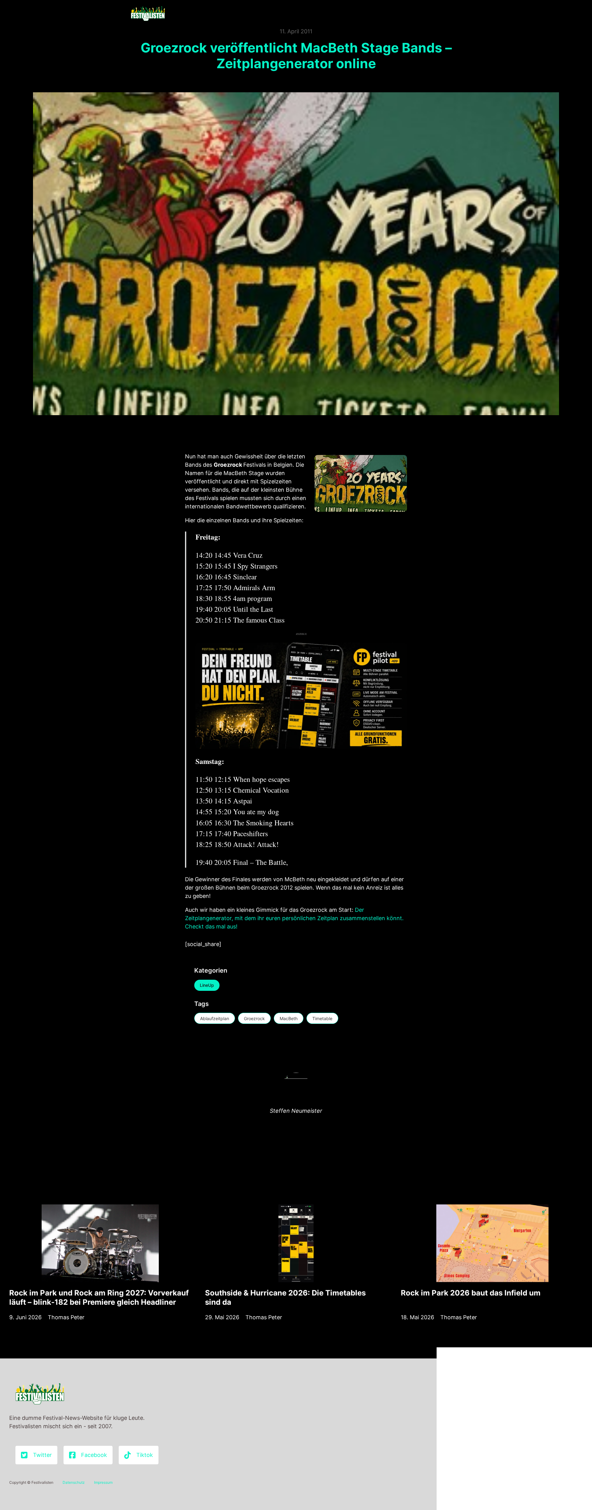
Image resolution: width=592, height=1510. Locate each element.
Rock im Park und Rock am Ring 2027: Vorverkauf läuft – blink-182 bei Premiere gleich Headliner (99, 1297)
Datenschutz (74, 1482)
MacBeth (289, 1018)
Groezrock (254, 1018)
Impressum (103, 1482)
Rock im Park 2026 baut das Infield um (471, 1292)
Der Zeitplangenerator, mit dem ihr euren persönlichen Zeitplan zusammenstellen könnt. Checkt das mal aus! (294, 918)
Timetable (322, 1018)
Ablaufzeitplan (214, 1018)
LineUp (207, 985)
